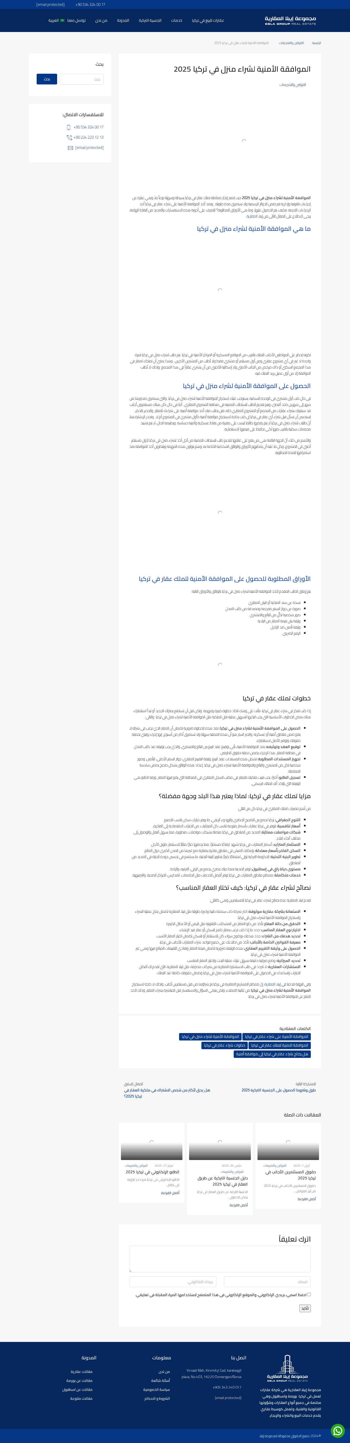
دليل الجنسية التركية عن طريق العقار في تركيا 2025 (223, 1181)
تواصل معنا (76, 20)
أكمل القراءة (307, 1199)
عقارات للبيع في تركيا (208, 20)
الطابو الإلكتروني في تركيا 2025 (152, 1172)
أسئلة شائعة (160, 1380)
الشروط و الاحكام (157, 1398)
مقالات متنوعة (81, 1398)
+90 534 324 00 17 (89, 127)
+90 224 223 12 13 (89, 137)
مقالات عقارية (81, 1371)
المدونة (123, 20)
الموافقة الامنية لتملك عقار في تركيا (279, 1045)
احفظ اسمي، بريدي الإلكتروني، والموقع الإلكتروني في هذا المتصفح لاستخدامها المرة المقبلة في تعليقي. (221, 1295)
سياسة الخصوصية (156, 1389)
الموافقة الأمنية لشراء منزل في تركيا (210, 1036)
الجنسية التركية (150, 20)
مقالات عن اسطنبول (77, 1389)
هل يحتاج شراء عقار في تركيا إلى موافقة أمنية (272, 1054)
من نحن (101, 20)
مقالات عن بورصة (79, 1380)
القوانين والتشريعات (291, 43)
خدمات (176, 20)
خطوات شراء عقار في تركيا (224, 1045)
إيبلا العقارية (255, 216)
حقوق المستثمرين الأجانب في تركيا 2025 (290, 1175)
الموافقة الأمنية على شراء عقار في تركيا (276, 1036)
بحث (47, 79)
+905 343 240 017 (227, 1387)
